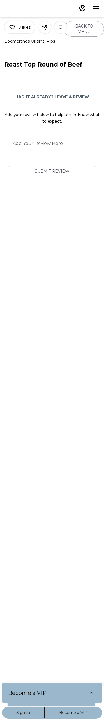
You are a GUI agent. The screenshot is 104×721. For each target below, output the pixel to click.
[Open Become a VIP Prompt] (91, 693)
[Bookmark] (60, 27)
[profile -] (82, 8)
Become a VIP (73, 712)
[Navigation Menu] (96, 8)
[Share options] (45, 27)
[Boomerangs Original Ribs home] (29, 8)
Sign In (23, 712)
